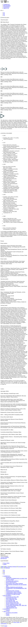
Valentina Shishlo (11, 606)
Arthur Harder (11, 607)
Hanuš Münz (11, 598)
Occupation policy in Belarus (12, 581)
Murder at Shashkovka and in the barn (14, 587)
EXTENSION (6, 7)
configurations (4, 623)
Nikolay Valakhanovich (13, 604)
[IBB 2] (6, 566)
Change (5, 625)
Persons (7, 613)
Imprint (4, 564)
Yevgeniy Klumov (12, 602)
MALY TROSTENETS (11, 582)
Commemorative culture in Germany (14, 593)
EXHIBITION (6, 4)
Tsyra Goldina (11, 599)
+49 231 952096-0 (5, 557)
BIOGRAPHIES (7, 5)
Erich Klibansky (12, 601)
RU (4, 12)
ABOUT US (6, 8)
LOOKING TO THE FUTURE (13, 594)
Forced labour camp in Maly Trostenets (14, 583)
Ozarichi (8, 610)
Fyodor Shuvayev (12, 596)
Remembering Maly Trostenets (12, 590)
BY (4, 14)
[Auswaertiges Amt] (21, 566)
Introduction (8, 577)
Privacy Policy (6, 563)
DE (4, 15)
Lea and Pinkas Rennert (16, 605)
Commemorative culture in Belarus (13, 592)
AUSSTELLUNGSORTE (11, 612)
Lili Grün (10, 600)
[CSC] (2, 567)
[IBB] (2, 566)
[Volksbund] (7, 567)
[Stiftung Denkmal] (12, 566)
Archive (7, 615)
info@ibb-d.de (4, 558)
